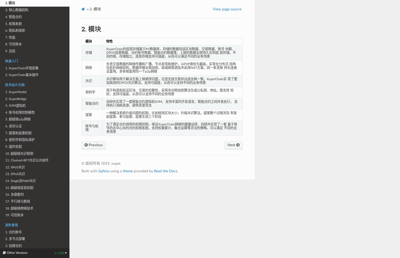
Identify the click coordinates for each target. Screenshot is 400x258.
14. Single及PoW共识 (20, 181)
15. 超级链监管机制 (19, 188)
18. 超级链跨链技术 (19, 208)
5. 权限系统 (13, 24)
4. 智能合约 (13, 17)
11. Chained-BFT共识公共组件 (27, 160)
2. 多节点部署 (15, 239)
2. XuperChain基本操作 (21, 75)
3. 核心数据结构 (16, 10)
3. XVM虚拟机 (15, 105)
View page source (227, 9)
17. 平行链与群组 (17, 201)
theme (128, 171)
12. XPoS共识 (15, 167)
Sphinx (103, 171)
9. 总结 (10, 51)
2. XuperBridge (15, 99)
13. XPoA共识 (15, 174)
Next (232, 145)
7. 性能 (10, 37)
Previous (95, 145)
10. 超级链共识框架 (19, 153)
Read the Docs (165, 171)
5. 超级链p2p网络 (18, 119)
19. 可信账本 (14, 215)
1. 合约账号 (13, 232)
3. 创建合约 (13, 246)
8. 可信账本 (13, 44)
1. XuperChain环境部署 (21, 68)
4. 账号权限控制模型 (20, 112)
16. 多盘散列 (14, 194)
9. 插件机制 (13, 147)
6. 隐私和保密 (15, 30)
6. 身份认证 (13, 126)
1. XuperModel (15, 92)
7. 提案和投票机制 (18, 133)
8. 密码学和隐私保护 (20, 140)
